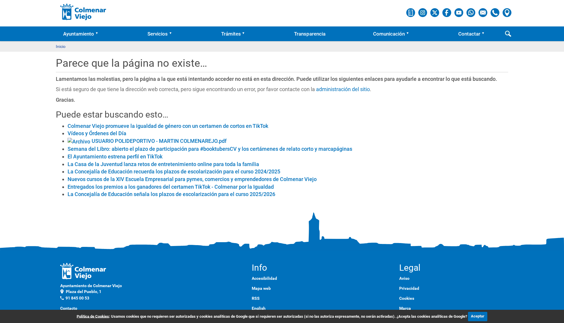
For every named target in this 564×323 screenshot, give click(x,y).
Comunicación (389, 34)
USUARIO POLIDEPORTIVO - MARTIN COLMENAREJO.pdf (159, 141)
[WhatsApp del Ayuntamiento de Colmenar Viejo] (471, 12)
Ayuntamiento (78, 34)
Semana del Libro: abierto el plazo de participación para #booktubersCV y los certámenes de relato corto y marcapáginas (210, 149)
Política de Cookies (93, 316)
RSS (256, 298)
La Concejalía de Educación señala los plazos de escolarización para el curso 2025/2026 (171, 194)
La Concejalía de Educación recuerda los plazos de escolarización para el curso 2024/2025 (174, 171)
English (259, 308)
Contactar (469, 34)
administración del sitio (343, 89)
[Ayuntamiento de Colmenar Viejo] (83, 11)
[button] (99, 33)
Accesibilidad (264, 278)
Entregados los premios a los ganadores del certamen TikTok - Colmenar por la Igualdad (171, 187)
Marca (405, 308)
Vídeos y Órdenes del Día (97, 133)
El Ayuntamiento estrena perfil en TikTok (115, 156)
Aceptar (477, 316)
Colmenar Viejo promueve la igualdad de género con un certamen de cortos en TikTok (168, 126)
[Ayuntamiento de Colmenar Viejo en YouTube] (459, 12)
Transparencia (309, 34)
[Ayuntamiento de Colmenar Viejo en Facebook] (447, 12)
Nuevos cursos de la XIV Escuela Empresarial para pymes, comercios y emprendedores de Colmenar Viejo (192, 179)
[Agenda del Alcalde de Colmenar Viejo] (411, 12)
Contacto (68, 308)
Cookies (406, 298)
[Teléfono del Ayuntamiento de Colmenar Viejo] (495, 12)
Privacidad (409, 288)
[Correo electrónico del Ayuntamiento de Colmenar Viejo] (483, 12)
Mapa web (261, 288)
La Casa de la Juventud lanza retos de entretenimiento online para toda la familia (163, 164)
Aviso (404, 278)
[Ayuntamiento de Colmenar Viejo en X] (435, 12)
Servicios (157, 34)
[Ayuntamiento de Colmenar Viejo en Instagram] (423, 12)
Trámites (231, 34)
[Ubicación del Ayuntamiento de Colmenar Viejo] (507, 12)
